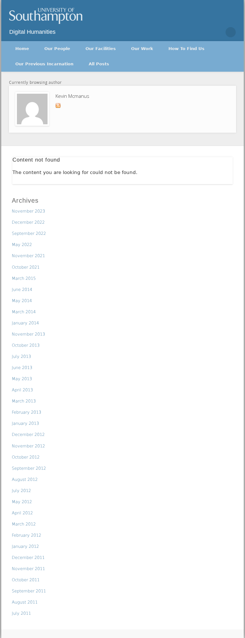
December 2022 (28, 222)
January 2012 (25, 546)
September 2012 (29, 468)
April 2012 (22, 513)
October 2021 (26, 267)
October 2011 (26, 579)
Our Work (142, 48)
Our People (57, 48)
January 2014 (25, 323)
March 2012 (24, 524)
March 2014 (24, 311)
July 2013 (21, 356)
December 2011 (28, 557)
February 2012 (26, 535)
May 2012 (22, 501)
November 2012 (28, 446)
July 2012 (21, 490)
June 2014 (22, 289)
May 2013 (22, 378)
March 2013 (24, 401)
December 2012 (28, 434)
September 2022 (29, 233)
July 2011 (21, 613)
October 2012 (26, 457)
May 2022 (22, 244)
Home (22, 48)
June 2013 (22, 367)
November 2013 (28, 334)
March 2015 (24, 278)
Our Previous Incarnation (44, 64)
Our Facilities (100, 48)
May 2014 (22, 300)
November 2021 (28, 255)
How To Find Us (186, 48)
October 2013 (26, 345)
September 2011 (29, 591)
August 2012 (25, 479)
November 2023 (28, 211)
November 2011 (28, 568)
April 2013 (22, 390)
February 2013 (26, 412)
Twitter (217, 32)
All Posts (99, 64)
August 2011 (25, 602)
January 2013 (25, 423)
